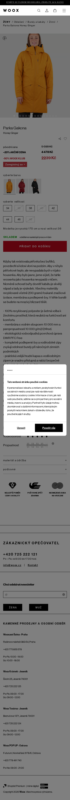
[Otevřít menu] (64, 10)
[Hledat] (38, 10)
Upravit (21, 428)
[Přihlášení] (46, 10)
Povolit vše (48, 428)
